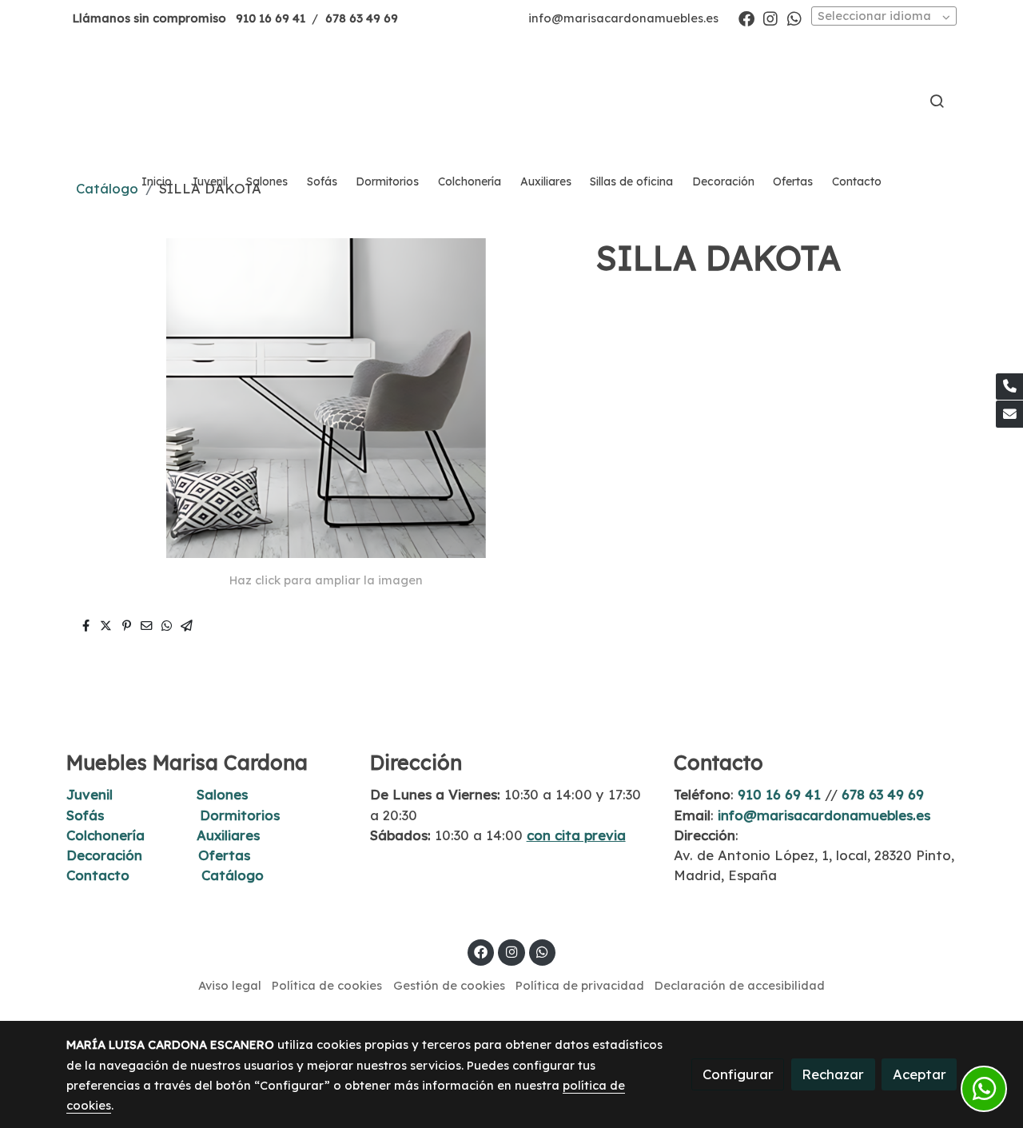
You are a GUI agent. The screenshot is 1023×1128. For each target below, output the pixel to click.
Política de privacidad (579, 985)
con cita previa (576, 835)
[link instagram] (770, 18)
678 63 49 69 (361, 18)
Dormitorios (240, 815)
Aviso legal (229, 985)
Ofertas (224, 855)
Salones (222, 794)
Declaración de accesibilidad (740, 985)
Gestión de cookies (449, 985)
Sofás (85, 815)
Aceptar (919, 1074)
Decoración (104, 855)
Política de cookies (327, 985)
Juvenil (89, 794)
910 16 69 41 (270, 18)
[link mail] (1009, 414)
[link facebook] (746, 18)
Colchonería (105, 835)
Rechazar (833, 1074)
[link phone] (1009, 387)
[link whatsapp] (794, 18)
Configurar (738, 1074)
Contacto (97, 875)
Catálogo (232, 875)
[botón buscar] (936, 101)
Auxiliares (228, 835)
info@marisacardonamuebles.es (623, 18)
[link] (511, 101)
